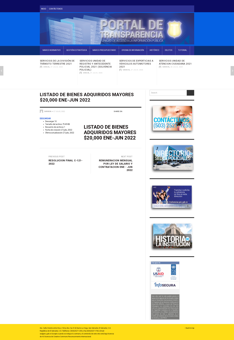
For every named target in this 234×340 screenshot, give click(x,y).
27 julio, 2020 (57, 73)
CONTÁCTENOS (56, 9)
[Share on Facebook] (125, 111)
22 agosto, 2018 (177, 73)
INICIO (43, 9)
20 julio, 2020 (137, 67)
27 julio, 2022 (59, 111)
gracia (46, 73)
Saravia (86, 70)
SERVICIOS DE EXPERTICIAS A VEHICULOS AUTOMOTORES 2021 (97, 63)
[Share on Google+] (135, 111)
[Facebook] (175, 2)
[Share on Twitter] (130, 111)
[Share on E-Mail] (139, 111)
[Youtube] (185, 2)
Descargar (45, 118)
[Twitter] (180, 2)
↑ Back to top (189, 328)
